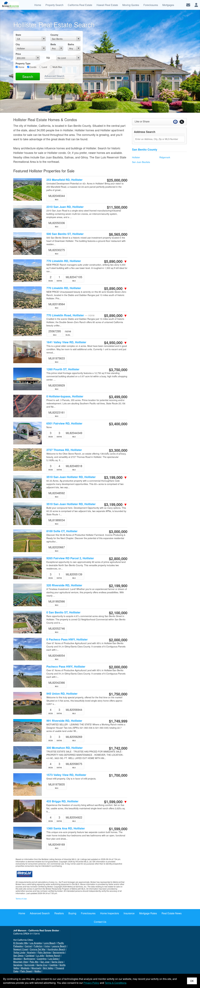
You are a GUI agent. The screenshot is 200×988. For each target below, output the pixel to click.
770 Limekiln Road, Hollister (70, 315)
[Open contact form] (188, 4)
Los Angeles (36, 942)
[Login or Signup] (196, 4)
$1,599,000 (115, 801)
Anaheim (31, 952)
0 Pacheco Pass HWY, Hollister (67, 639)
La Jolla (40, 955)
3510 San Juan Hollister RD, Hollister (71, 477)
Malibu (37, 971)
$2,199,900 (118, 585)
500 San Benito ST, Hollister (65, 234)
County (54, 34)
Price (18, 53)
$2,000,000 (118, 640)
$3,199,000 (115, 477)
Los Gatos (53, 958)
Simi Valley (48, 968)
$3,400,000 (118, 424)
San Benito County (144, 149)
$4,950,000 (115, 342)
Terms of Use (21, 898)
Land (44, 67)
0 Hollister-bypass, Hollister (64, 396)
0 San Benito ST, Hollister (63, 612)
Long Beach (50, 942)
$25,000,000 (117, 180)
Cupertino (42, 958)
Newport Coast (20, 949)
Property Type (23, 63)
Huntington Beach (56, 949)
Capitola (53, 964)
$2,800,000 (118, 558)
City (18, 44)
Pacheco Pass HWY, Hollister (65, 666)
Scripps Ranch (53, 955)
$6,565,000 (118, 234)
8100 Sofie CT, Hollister (62, 531)
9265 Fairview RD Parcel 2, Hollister (70, 558)
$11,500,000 (117, 207)
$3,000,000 (118, 531)
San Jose (45, 961)
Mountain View (20, 961)
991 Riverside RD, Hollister (64, 720)
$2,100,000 (118, 613)
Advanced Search (54, 76)
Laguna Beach (59, 946)
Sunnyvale (29, 964)
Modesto (25, 968)
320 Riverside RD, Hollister (64, 585)
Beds (53, 44)
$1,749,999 (118, 721)
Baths (71, 44)
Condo (32, 67)
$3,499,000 (118, 397)
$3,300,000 (118, 450)
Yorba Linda (19, 952)
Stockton (17, 958)
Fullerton (38, 946)
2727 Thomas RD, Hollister (64, 450)
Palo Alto (34, 961)
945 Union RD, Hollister (62, 693)
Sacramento (59, 952)
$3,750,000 (118, 369)
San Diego (18, 955)
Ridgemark (164, 157)
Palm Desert (26, 971)
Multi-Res (57, 67)
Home (21, 67)
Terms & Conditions (115, 983)
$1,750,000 (118, 694)
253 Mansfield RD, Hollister (64, 179)
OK (192, 981)
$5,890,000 (115, 261)
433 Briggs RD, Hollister (62, 801)
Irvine (47, 946)
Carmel (28, 946)
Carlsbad (29, 955)
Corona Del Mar (38, 949)
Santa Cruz (42, 964)
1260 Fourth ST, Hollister (62, 369)
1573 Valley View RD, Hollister (66, 775)
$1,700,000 (118, 775)
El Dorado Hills (20, 942)
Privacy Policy (91, 983)
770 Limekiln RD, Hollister (63, 261)
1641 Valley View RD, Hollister (66, 342)
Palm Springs (44, 952)
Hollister (136, 157)
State (18, 34)
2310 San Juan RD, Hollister (65, 206)
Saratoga (17, 964)
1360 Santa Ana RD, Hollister (65, 828)
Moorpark (36, 968)
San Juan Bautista (141, 162)
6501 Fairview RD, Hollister (64, 423)
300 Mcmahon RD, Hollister (64, 747)
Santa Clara (57, 961)
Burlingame (29, 958)
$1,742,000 (118, 748)
